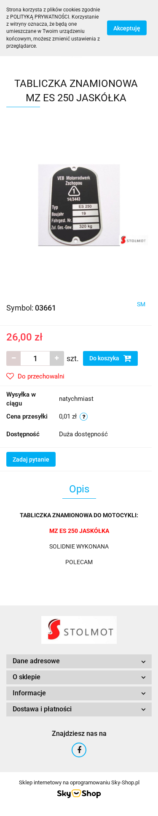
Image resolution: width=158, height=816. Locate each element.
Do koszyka (105, 358)
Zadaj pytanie (31, 459)
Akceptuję (126, 28)
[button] (79, 661)
